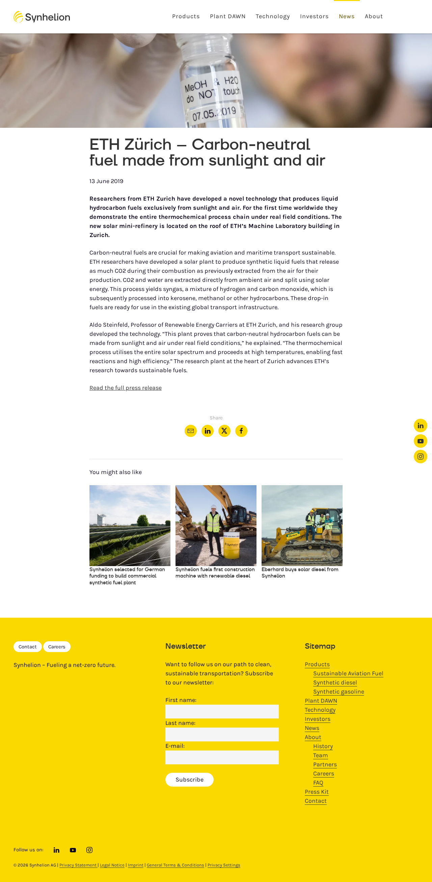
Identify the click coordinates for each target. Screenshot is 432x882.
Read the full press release (125, 387)
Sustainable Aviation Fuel (348, 673)
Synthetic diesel (335, 682)
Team (320, 755)
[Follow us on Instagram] (420, 456)
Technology (273, 16)
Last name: (180, 723)
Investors (314, 16)
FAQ (318, 782)
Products (186, 16)
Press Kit (317, 791)
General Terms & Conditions (175, 865)
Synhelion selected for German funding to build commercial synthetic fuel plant (127, 576)
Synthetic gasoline (338, 691)
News (347, 16)
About (374, 16)
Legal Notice (112, 865)
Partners (325, 764)
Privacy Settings (224, 865)
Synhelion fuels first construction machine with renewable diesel (215, 573)
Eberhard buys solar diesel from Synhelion (300, 573)
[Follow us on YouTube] (420, 441)
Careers (56, 647)
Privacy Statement (78, 865)
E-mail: (175, 745)
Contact (28, 647)
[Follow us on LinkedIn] (420, 425)
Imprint (135, 865)
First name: (180, 700)
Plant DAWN (228, 16)
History (323, 746)
